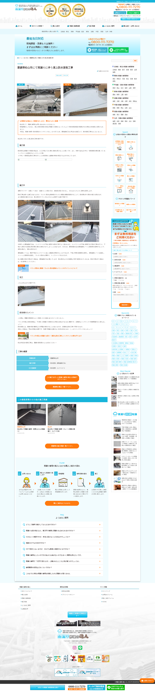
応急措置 (114, 336)
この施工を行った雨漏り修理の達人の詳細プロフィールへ (62, 378)
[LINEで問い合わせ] (80, 648)
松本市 (135, 336)
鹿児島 (115, 123)
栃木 (135, 79)
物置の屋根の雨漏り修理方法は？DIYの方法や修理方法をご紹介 (128, 384)
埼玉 (127, 79)
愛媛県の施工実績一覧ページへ (62, 446)
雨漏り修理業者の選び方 (130, 362)
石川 (122, 88)
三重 (122, 94)
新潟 (114, 88)
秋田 (131, 69)
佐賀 (118, 121)
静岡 (118, 94)
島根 (118, 108)
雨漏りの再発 (134, 355)
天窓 (113, 333)
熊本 (126, 121)
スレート (134, 321)
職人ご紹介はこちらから (62, 503)
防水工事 (66, 75)
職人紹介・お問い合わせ (131, 26)
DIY (113, 321)
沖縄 (119, 123)
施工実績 (92, 26)
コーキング (127, 321)
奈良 (130, 101)
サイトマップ (136, 16)
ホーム (20, 26)
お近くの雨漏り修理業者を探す (48, 687)
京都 (118, 101)
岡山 (122, 108)
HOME (104, 602)
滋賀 (114, 101)
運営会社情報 (66, 591)
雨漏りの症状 (124, 358)
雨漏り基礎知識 (74, 26)
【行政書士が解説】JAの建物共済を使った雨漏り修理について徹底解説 (128, 378)
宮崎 (134, 121)
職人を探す (56, 26)
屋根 (122, 333)
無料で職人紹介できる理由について (122, 250)
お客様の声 (25, 609)
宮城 (127, 69)
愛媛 (122, 114)
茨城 (131, 79)
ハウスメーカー (124, 324)
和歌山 (135, 101)
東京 (114, 79)
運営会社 (116, 16)
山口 (130, 108)
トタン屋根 (115, 324)
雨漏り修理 (59, 75)
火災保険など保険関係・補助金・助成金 (122, 343)
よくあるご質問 (109, 26)
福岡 (114, 121)
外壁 (127, 330)
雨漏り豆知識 (123, 365)
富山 (118, 88)
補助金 (128, 349)
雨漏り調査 (115, 365)
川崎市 (136, 333)
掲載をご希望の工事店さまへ (130, 19)
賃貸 (113, 352)
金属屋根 (119, 352)
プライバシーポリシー (126, 16)
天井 (136, 330)
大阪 (122, 101)
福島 (114, 72)
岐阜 (126, 94)
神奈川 (119, 79)
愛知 (114, 94)
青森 (119, 69)
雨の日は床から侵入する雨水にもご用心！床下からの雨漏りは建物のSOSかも (128, 403)
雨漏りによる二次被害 (122, 355)
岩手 (123, 69)
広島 (126, 108)
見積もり (134, 349)
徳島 (114, 114)
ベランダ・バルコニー (129, 327)
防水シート (126, 352)
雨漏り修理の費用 (117, 362)
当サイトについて (27, 591)
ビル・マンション (117, 327)
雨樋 (113, 355)
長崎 (122, 121)
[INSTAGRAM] (74, 648)
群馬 (114, 81)
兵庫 (126, 101)
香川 (118, 114)
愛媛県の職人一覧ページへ (62, 387)
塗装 (122, 330)
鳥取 (114, 108)
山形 (135, 69)
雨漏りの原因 (115, 358)
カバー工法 (119, 321)
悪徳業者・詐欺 (123, 336)
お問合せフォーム (107, 594)
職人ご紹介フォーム (108, 598)
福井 (126, 88)
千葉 (123, 79)
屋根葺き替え (129, 333)
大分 (130, 121)
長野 (134, 88)
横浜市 (114, 340)
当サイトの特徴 (36, 26)
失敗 (118, 333)
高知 (126, 114)
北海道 (115, 69)
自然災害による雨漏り (118, 349)
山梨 (130, 88)
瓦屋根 (114, 346)
